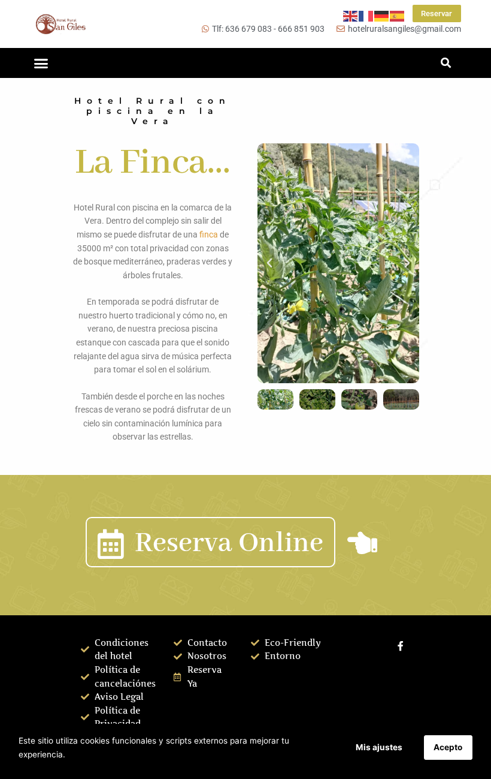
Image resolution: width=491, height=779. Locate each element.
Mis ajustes (379, 747)
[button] (41, 63)
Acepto (448, 747)
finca (208, 234)
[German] (382, 15)
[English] (351, 15)
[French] (366, 15)
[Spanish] (397, 15)
